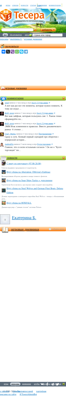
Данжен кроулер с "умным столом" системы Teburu (21, 207)
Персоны (4, 38)
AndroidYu (9, 144)
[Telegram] (26, 52)
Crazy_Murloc (10, 133)
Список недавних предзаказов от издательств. (19, 168)
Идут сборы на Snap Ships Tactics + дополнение (29, 180)
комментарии (15, 98)
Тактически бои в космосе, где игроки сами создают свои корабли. (27, 184)
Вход (39, 5)
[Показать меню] (63, 384)
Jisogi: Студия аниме (40, 102)
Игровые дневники (25, 229)
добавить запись (58, 229)
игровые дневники (33, 38)
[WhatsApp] (17, 52)
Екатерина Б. (16, 38)
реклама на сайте (8, 394)
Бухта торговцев (44, 144)
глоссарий (28, 391)
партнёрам (41, 391)
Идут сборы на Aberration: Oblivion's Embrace (28, 171)
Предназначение (45, 133)
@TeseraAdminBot (28, 394)
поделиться (12, 46)
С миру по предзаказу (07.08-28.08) (24, 163)
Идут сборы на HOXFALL (19, 202)
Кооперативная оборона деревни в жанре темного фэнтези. (24, 176)
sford (7, 102)
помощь (16, 391)
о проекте (4, 391)
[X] (8, 52)
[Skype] (21, 52)
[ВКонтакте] (3, 52)
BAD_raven (9, 113)
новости (12, 157)
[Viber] (12, 52)
